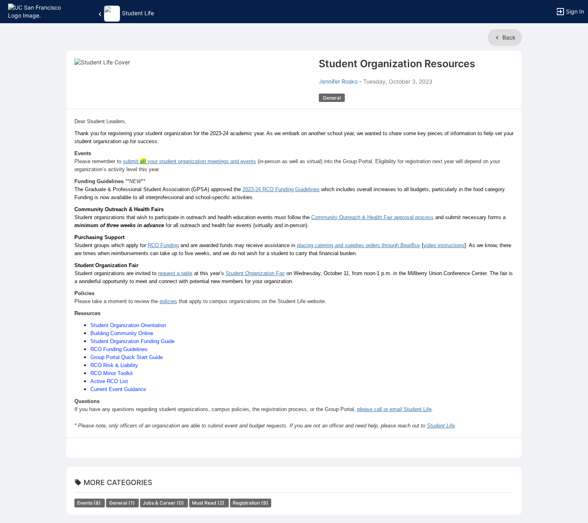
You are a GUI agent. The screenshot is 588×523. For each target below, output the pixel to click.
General (122, 503)
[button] (41, 11)
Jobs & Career (164, 503)
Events (89, 503)
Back (508, 37)
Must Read (209, 503)
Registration (250, 503)
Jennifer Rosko (338, 81)
